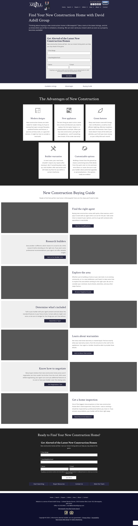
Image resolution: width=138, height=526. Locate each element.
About (79, 497)
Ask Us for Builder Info (55, 257)
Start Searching (39, 484)
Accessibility (95, 517)
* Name (49, 64)
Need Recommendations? (83, 417)
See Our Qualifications (82, 226)
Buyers (63, 497)
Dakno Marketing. (77, 519)
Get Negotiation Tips (55, 384)
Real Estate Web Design (63, 519)
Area (74, 497)
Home (64, 7)
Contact (105, 7)
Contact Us (79, 484)
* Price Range (51, 50)
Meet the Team (99, 484)
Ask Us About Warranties (82, 353)
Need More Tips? (55, 321)
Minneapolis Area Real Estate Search (69, 509)
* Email (71, 64)
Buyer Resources (59, 484)
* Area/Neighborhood (53, 57)
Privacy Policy (86, 517)
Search (57, 497)
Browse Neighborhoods (83, 292)
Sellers (69, 497)
